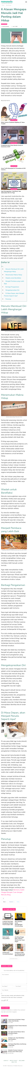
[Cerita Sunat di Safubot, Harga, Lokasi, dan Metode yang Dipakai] (4, 1021)
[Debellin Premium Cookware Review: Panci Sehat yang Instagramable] (4, 1051)
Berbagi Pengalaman (12, 287)
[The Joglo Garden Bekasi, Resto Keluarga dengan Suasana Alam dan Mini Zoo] (4, 1033)
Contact (6, 1060)
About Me (14, 1062)
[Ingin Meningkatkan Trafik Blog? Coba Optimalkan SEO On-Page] (14, 181)
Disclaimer (21, 1060)
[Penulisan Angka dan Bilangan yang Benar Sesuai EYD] (20, 947)
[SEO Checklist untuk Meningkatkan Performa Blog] (20, 916)
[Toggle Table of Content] (2, 267)
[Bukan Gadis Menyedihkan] (8, 932)
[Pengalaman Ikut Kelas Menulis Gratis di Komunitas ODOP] (14, 135)
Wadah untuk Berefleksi (13, 278)
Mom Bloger (4, 24)
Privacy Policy (14, 1060)
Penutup (8, 299)
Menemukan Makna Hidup (13, 275)
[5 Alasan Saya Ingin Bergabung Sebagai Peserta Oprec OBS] (8, 916)
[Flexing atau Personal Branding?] (8, 947)
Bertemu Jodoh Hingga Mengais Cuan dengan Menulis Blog (12, 892)
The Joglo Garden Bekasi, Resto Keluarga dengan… (16, 1032)
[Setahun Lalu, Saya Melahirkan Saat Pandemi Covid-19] (4, 1039)
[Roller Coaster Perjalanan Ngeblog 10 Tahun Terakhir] (14, 112)
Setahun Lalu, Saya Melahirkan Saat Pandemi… (16, 1038)
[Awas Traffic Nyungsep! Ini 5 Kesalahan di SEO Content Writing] (14, 158)
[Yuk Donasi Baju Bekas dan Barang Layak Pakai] (4, 1045)
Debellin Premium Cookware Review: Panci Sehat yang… (15, 1050)
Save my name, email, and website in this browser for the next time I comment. (12, 996)
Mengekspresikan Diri (12, 290)
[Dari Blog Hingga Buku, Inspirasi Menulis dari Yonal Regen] (20, 932)
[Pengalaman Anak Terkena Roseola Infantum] (4, 1027)
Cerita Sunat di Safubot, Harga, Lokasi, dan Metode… (16, 1020)
